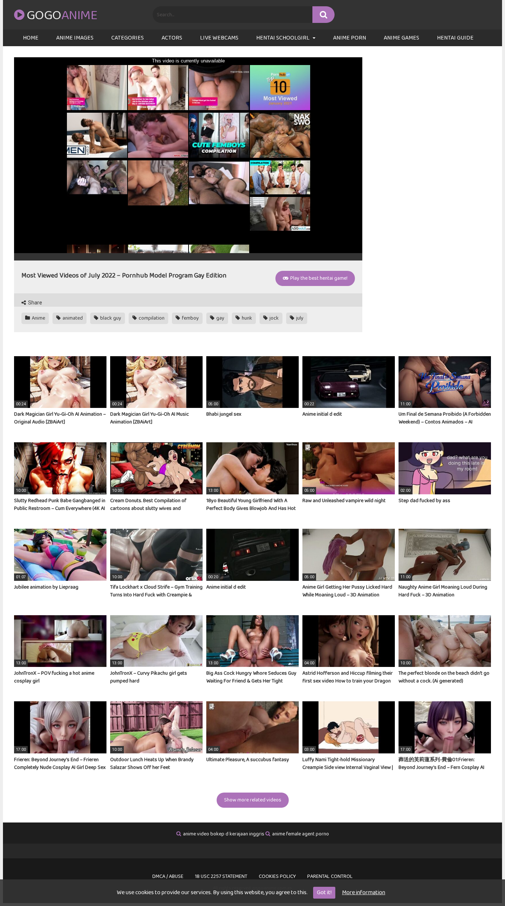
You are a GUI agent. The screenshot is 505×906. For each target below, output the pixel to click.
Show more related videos (252, 800)
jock (273, 318)
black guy (110, 318)
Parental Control (330, 876)
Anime (38, 318)
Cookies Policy (277, 876)
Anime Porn (349, 37)
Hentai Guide (455, 37)
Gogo (62, 15)
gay (219, 318)
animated (72, 318)
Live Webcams (219, 37)
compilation (151, 318)
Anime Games (401, 37)
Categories (127, 37)
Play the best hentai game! (318, 278)
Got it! (324, 892)
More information (363, 892)
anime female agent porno (300, 834)
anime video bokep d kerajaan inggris (223, 834)
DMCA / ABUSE (167, 876)
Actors (172, 37)
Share (34, 303)
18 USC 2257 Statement (221, 876)
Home (30, 37)
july (299, 318)
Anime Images (75, 37)
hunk (246, 318)
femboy (190, 318)
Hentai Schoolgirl (282, 37)
